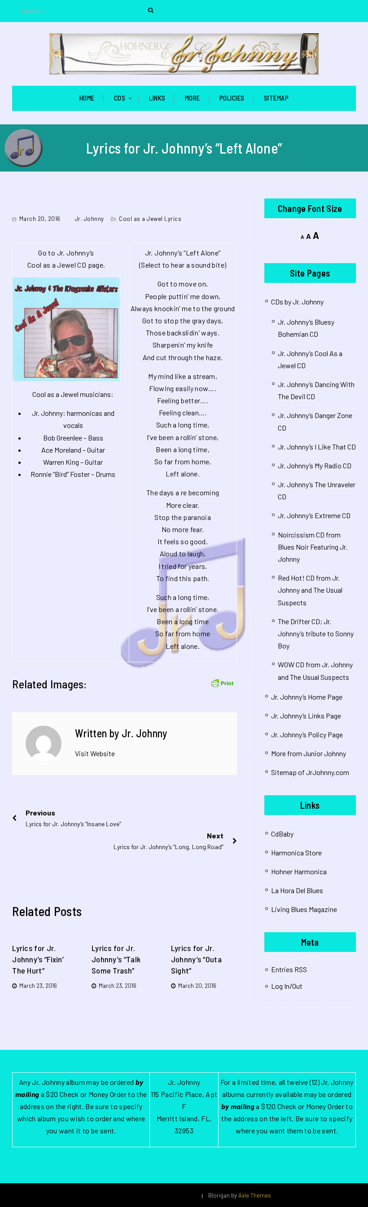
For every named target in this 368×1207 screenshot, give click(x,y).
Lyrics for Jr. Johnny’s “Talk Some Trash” (116, 959)
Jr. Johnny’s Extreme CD (314, 515)
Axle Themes (254, 1195)
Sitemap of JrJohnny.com (310, 772)
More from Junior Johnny (308, 753)
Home (87, 98)
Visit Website (95, 753)
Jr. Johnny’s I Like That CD (317, 446)
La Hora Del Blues (297, 890)
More (192, 98)
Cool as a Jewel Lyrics (150, 218)
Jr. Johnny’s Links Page (306, 715)
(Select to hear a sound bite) (182, 264)
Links (157, 98)
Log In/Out (286, 986)
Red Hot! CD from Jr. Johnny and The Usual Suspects (310, 589)
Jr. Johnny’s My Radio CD (314, 465)
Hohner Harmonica (299, 871)
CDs (120, 98)
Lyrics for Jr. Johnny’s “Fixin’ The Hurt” (38, 959)
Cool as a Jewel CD (56, 264)
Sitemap (276, 98)
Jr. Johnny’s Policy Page (307, 734)
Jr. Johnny (89, 218)
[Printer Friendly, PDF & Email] (222, 682)
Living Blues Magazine (304, 909)
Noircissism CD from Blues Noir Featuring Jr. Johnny (312, 546)
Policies (232, 98)
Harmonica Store (296, 852)
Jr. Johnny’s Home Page (306, 696)
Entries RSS (289, 969)
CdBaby (282, 833)
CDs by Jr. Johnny (297, 301)
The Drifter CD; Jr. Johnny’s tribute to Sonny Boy (316, 633)
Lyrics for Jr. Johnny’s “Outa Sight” (196, 959)
